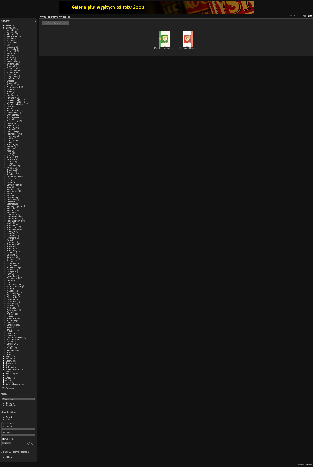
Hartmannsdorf (13, 134)
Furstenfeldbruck (14, 110)
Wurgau (10, 308)
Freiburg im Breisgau (16, 104)
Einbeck (10, 89)
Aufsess (10, 45)
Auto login (9, 439)
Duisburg (11, 83)
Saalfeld (10, 253)
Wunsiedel (11, 306)
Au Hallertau (12, 43)
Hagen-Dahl (12, 123)
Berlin (9, 57)
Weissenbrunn (13, 293)
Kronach (10, 172)
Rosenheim (12, 318)
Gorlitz (9, 354)
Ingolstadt (11, 149)
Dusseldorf (11, 85)
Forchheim (11, 98)
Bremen (10, 66)
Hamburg (11, 127)
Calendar (10, 403)
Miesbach (11, 202)
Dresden (10, 81)
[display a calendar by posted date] (305, 16)
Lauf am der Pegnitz (15, 176)
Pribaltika (9, 374)
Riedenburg (12, 246)
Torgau (10, 280)
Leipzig (10, 178)
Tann (9, 274)
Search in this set (57, 23)
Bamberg (11, 51)
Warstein (11, 291)
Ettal (9, 94)
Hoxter (10, 147)
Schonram (11, 320)
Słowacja (9, 363)
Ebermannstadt (13, 87)
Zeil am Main (12, 310)
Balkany (9, 371)
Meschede (11, 200)
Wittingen (11, 304)
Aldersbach (12, 342)
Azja (7, 376)
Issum (9, 153)
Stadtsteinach (13, 267)
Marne (9, 193)
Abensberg (11, 30)
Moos (9, 329)
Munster (10, 212)
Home (42, 16)
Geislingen (11, 331)
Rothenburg (12, 250)
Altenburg (11, 34)
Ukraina (8, 359)
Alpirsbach (11, 350)
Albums (5, 20)
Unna (9, 282)
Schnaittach (12, 259)
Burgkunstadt (12, 68)
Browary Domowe (13, 384)
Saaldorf (10, 348)
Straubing (11, 335)
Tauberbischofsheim (16, 337)
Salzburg (11, 255)
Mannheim (11, 189)
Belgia (8, 357)
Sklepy (9, 457)
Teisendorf (11, 276)
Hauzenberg (12, 136)
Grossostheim (13, 121)
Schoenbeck (12, 325)
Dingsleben (12, 77)
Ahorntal (10, 32)
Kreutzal (10, 168)
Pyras (9, 240)
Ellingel (10, 346)
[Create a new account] (28, 444)
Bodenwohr (12, 62)
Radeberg (11, 242)
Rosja (8, 365)
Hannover (11, 130)
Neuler (10, 223)
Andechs (10, 38)
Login (8, 419)
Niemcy (8, 28)
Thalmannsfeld (13, 278)
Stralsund (11, 270)
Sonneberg (12, 263)
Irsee (9, 151)
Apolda (10, 40)
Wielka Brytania (12, 369)
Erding (10, 91)
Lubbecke (11, 327)
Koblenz (10, 161)
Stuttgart (10, 272)
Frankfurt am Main (15, 100)
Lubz (9, 187)
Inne (7, 382)
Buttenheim (12, 72)
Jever (9, 155)
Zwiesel (10, 316)
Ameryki (8, 378)
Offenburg (11, 234)
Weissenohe (12, 295)
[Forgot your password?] (32, 444)
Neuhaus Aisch (13, 219)
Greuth (10, 119)
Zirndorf (10, 312)
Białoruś (9, 367)
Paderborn (11, 236)
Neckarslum (12, 214)
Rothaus (10, 248)
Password (6, 433)
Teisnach (11, 333)
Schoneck (11, 261)
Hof (8, 142)
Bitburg (10, 60)
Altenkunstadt (13, 36)
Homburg (11, 144)
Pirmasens (11, 238)
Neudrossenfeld (14, 217)
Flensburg (11, 96)
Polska (8, 26)
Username (7, 426)
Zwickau (10, 314)
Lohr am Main (13, 185)
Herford (10, 138)
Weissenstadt (13, 297)
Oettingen (11, 231)
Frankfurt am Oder (15, 102)
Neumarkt (11, 225)
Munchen (11, 210)
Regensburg (12, 244)
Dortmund (11, 79)
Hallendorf (11, 125)
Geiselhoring (12, 113)
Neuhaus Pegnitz (14, 221)
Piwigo (309, 464)
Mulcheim (11, 208)
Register (10, 417)
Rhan (9, 352)
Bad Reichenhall (14, 340)
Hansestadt (12, 132)
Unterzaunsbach (14, 284)
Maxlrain (10, 195)
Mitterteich (11, 204)
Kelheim (10, 157)
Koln (9, 164)
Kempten (11, 159)
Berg (9, 55)
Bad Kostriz (12, 49)
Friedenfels (12, 108)
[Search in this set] (290, 15)
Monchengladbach (15, 206)
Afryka (8, 380)
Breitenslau (12, 64)
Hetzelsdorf (12, 140)
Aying (9, 323)
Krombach (11, 170)
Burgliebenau (13, 70)
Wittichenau (12, 301)
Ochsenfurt (11, 344)
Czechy (8, 361)
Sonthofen (11, 265)
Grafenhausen (13, 117)
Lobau (9, 180)
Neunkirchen (12, 227)
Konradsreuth (13, 166)
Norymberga (12, 229)
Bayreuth (11, 53)
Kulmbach (11, 174)
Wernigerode (12, 299)
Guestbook (11, 405)
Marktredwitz (12, 191)
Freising (10, 106)
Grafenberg (12, 115)
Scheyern (11, 257)
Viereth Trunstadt (14, 287)
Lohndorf (11, 183)
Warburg (10, 289)
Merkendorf (12, 197)
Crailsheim (11, 74)
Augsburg (11, 47)
